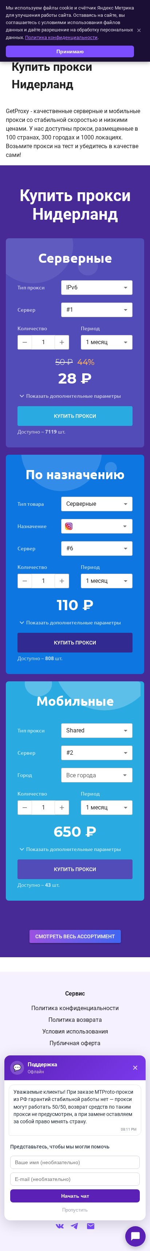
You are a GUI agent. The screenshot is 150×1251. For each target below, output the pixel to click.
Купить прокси (75, 416)
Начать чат (75, 1196)
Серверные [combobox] (81, 503)
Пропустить (75, 1210)
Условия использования (75, 1031)
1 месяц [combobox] (96, 342)
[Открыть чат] (135, 1236)
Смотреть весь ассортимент (75, 936)
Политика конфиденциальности (75, 1008)
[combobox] (96, 526)
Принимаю (70, 51)
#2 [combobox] (69, 752)
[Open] (125, 526)
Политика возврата (75, 1019)
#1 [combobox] (69, 309)
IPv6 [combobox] (72, 287)
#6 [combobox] (69, 548)
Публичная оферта (75, 1043)
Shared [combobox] (75, 730)
